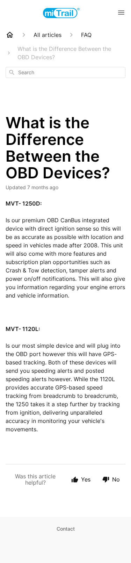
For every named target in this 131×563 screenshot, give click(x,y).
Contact (66, 529)
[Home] (10, 35)
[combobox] (65, 72)
